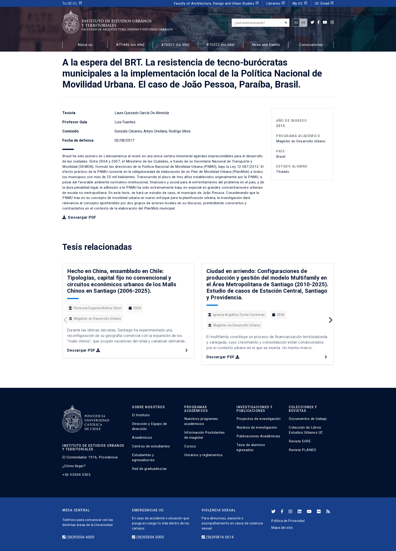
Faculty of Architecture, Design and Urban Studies (216, 3)
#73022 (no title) (175, 45)
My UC (299, 3)
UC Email (324, 3)
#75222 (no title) (220, 45)
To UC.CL (72, 3)
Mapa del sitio (282, 527)
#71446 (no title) (130, 45)
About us (85, 45)
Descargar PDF (81, 217)
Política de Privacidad (288, 521)
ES (296, 22)
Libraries (275, 3)
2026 (137, 308)
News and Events (266, 45)
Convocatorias (311, 45)
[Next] (330, 320)
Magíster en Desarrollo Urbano (97, 318)
